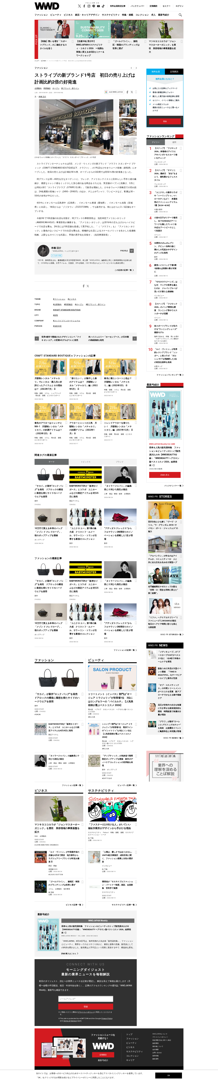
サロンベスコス (108, 709)
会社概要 (155, 1049)
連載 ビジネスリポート (51, 396)
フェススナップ (160, 162)
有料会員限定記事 (117, 6)
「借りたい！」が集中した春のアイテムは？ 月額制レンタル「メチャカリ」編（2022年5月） (83, 383)
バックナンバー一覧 (173, 486)
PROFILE (124, 251)
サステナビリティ (111, 14)
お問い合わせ (157, 1052)
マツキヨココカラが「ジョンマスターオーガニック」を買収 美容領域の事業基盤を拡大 (57, 828)
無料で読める (159, 337)
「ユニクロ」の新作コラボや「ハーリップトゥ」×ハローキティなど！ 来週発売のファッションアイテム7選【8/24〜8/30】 (165, 198)
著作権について (157, 1046)
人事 (105, 494)
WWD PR (171, 635)
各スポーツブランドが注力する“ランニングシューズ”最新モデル (165, 329)
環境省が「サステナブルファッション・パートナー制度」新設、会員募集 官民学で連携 (117, 884)
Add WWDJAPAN (116, 92)
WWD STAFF (39, 709)
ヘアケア (98, 709)
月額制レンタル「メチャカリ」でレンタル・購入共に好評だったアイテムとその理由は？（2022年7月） (48, 383)
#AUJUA (91, 717)
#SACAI (38, 714)
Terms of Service (70, 1021)
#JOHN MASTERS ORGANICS (46, 845)
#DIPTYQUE (107, 778)
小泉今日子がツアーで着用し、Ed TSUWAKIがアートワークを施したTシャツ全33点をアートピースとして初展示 (165, 224)
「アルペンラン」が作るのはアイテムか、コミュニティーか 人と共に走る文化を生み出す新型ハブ (162, 559)
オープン (55, 88)
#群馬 (55, 315)
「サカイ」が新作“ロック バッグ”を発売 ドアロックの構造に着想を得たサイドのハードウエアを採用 (49, 491)
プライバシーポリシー (86, 1012)
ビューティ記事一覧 (126, 785)
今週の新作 (158, 209)
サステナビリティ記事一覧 (123, 905)
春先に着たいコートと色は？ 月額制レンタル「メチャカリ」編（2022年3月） (118, 382)
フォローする (57, 255)
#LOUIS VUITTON (55, 875)
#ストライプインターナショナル (66, 321)
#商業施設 (68, 304)
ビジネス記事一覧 (73, 905)
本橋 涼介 (42, 97)
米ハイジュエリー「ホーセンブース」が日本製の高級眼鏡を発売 (108, 338)
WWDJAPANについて (159, 1034)
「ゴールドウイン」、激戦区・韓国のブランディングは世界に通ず (126, 45)
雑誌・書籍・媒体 (115, 494)
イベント (157, 235)
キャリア (130, 1060)
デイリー (156, 142)
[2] (128, 146)
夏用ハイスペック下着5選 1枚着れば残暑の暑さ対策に (166, 268)
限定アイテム (74, 501)
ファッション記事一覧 (71, 785)
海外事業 (66, 889)
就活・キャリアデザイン (87, 14)
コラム (46, 393)
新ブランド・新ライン (70, 88)
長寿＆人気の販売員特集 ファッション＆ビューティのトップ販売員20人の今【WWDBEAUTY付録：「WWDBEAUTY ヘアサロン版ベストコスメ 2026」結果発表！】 (96, 929)
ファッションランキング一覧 (169, 375)
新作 (36, 501)
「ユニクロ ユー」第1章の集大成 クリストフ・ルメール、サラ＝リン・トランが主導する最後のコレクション (83, 533)
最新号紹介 (163, 14)
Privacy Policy (106, 1018)
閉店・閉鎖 (52, 866)
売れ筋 (37, 396)
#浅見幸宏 (57, 326)
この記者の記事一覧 (123, 270)
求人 (153, 14)
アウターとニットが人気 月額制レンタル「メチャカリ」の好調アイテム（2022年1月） (83, 428)
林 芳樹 (51, 892)
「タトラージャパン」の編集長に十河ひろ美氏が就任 (118, 488)
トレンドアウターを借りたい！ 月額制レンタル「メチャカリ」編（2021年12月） (118, 426)
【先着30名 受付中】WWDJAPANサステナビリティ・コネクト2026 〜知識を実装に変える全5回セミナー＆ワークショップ (90, 48)
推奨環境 (155, 1043)
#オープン (79, 304)
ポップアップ (39, 540)
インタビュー (107, 866)
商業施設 (47, 88)
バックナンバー (137, 6)
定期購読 (153, 6)
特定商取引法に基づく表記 (161, 1040)
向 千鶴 (90, 838)
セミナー (166, 6)
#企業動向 (57, 304)
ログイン (179, 6)
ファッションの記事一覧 (124, 650)
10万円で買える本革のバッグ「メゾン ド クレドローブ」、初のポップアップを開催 (49, 532)
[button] (181, 14)
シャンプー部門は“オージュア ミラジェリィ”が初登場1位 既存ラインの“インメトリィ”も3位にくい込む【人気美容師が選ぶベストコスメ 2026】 (117, 730)
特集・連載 (127, 14)
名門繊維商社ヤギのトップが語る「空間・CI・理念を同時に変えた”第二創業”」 (163, 589)
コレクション (142, 14)
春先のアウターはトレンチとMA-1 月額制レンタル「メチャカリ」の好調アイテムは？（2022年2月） (49, 428)
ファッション (41, 14)
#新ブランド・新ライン (96, 304)
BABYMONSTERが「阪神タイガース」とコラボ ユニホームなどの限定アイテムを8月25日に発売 (83, 491)
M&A (36, 836)
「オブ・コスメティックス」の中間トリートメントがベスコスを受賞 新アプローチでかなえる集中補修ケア (169, 691)
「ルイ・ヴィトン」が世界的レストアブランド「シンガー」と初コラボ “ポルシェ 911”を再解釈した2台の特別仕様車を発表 (165, 355)
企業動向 (38, 88)
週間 (174, 142)
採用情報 (155, 1056)
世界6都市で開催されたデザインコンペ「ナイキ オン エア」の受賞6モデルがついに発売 (61, 338)
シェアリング (56, 393)
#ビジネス (72, 299)
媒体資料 (155, 1059)
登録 (165, 121)
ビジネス (68, 14)
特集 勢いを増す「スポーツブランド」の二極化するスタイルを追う (166, 339)
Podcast (106, 832)
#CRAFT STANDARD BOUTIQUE (67, 310)
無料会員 (156, 71)
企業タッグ (158, 366)
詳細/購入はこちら (68, 953)
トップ (129, 1034)
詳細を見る (164, 475)
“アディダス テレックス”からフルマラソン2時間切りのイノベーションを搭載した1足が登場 (118, 533)
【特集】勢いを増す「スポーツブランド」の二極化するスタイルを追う (53, 45)
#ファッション (59, 299)
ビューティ (55, 14)
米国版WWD (53, 869)
